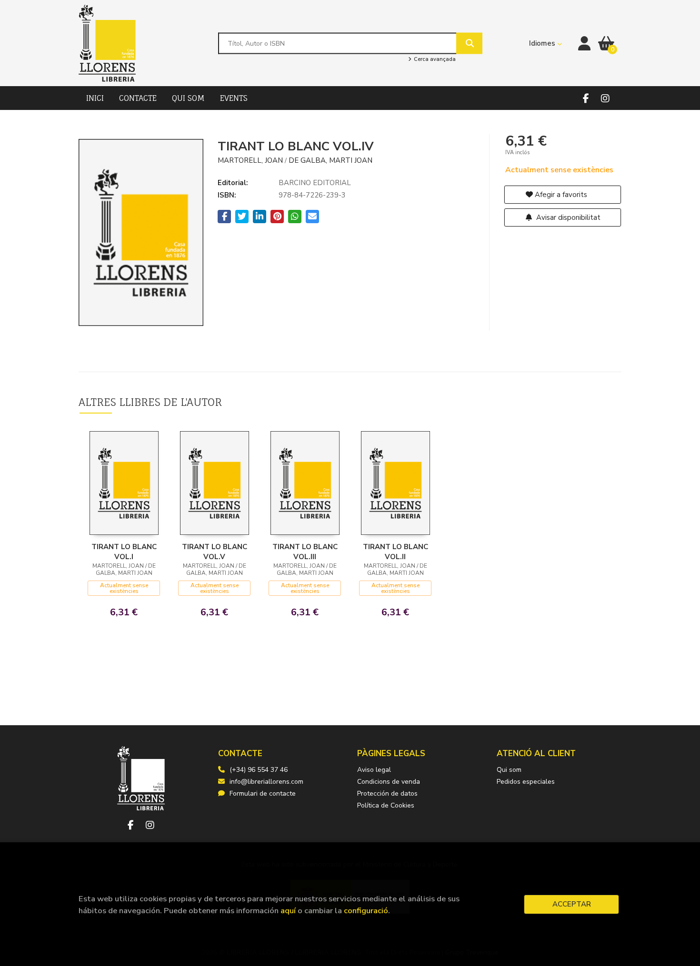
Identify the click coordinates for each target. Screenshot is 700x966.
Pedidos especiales (526, 781)
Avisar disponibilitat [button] (567, 217)
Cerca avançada (433, 59)
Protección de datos (387, 793)
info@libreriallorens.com (266, 781)
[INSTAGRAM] (605, 98)
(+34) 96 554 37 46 (259, 769)
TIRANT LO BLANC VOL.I (124, 551)
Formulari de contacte (263, 793)
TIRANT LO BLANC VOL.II (395, 551)
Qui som (509, 769)
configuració (366, 910)
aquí (288, 910)
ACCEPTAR (571, 904)
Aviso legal (374, 769)
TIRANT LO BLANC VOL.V (214, 551)
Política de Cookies (385, 805)
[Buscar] (469, 43)
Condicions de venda (388, 781)
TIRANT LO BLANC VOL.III (305, 551)
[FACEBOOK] (586, 98)
